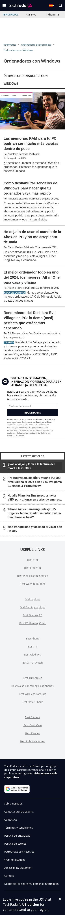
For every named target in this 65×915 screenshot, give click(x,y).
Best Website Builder (32, 584)
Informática (10, 44)
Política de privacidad (17, 835)
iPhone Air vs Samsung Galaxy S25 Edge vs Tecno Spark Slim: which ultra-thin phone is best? (34, 513)
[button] (4, 5)
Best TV (32, 646)
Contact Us (10, 819)
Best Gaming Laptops (32, 607)
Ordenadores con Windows (18, 50)
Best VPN (32, 559)
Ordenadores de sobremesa (36, 44)
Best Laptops (32, 599)
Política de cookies (15, 843)
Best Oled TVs (32, 654)
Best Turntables (32, 678)
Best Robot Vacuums (32, 741)
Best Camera (32, 717)
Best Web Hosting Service (32, 575)
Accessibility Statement (18, 867)
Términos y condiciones (18, 827)
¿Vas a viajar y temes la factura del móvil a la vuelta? (31, 466)
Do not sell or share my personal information (31, 883)
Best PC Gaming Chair (32, 623)
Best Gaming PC (32, 615)
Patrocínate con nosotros (19, 851)
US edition (30, 904)
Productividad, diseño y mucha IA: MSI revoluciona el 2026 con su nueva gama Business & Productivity (35, 481)
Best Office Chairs (32, 702)
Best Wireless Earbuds (32, 694)
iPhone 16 (53, 14)
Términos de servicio (44, 419)
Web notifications (14, 859)
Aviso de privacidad (42, 422)
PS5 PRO (31, 14)
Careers (9, 875)
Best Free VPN (32, 567)
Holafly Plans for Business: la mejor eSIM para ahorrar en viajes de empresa (35, 497)
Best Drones (32, 733)
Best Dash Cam (32, 725)
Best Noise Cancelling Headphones (32, 686)
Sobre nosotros (13, 803)
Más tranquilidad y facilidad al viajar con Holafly (35, 528)
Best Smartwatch (32, 662)
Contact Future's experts (19, 811)
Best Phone (32, 638)
